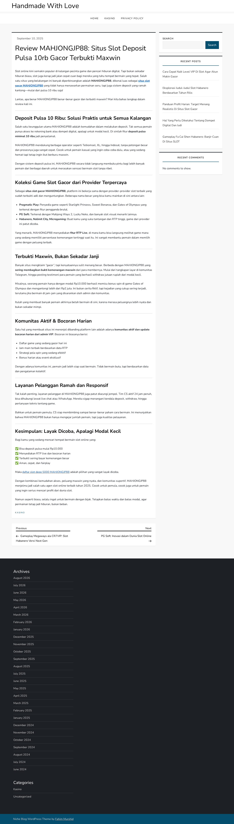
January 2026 (21, 629)
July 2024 (19, 762)
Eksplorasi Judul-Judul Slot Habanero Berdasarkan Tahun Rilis (185, 90)
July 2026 (19, 585)
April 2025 (20, 696)
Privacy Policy (132, 18)
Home (94, 18)
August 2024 (21, 755)
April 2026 (20, 607)
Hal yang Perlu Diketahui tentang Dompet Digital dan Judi (189, 123)
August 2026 (21, 578)
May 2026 (19, 600)
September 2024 (24, 747)
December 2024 (23, 725)
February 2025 (22, 710)
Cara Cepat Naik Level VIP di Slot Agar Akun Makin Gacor (190, 74)
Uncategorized (22, 796)
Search (168, 38)
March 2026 (20, 615)
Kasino (109, 18)
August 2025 (21, 666)
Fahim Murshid (64, 819)
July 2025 (19, 674)
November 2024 (23, 732)
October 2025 (22, 651)
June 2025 (19, 681)
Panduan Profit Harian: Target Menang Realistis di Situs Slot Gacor (186, 106)
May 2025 (19, 688)
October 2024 (22, 740)
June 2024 (19, 769)
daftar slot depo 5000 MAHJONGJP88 (46, 472)
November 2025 (23, 644)
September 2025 (24, 659)
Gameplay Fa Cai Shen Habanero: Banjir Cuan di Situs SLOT (191, 139)
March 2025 (20, 703)
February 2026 (22, 622)
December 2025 (23, 637)
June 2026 (19, 593)
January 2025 (21, 718)
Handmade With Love (45, 5)
